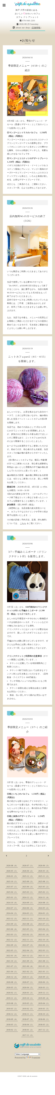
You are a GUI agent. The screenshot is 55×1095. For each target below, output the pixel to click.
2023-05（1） (28, 929)
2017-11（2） (28, 1035)
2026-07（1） (28, 866)
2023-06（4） (12, 929)
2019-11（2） (12, 998)
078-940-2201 (28, 21)
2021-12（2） (28, 956)
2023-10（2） (44, 919)
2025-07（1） (12, 887)
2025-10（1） (12, 882)
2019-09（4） (44, 998)
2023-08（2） (28, 924)
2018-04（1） (28, 1025)
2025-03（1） (28, 892)
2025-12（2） (28, 876)
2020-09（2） (44, 977)
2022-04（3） (28, 950)
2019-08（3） (12, 1003)
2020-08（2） (12, 982)
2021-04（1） (12, 972)
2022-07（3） (28, 945)
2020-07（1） (28, 982)
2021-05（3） (44, 966)
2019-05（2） (28, 1003)
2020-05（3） (12, 988)
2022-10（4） (44, 940)
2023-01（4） (44, 935)
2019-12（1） (44, 993)
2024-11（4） (44, 897)
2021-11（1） (44, 956)
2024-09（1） (28, 903)
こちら (23, 523)
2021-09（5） (28, 961)
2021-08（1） (44, 961)
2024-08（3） (44, 903)
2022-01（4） (12, 956)
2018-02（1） (12, 1030)
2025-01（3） (12, 897)
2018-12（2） (12, 1014)
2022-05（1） (12, 950)
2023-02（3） (28, 935)
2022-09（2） (12, 945)
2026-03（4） (44, 871)
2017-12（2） (44, 1030)
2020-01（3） (28, 993)
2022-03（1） (44, 950)
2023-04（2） (44, 929)
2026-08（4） (12, 866)
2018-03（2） (44, 1025)
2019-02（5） (28, 1009)
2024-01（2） (44, 913)
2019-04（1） (44, 1003)
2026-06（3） (44, 866)
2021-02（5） (28, 972)
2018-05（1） (12, 1025)
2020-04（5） (28, 988)
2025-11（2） (44, 876)
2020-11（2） (28, 977)
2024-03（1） (28, 913)
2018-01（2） (28, 1030)
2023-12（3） (12, 919)
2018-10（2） (44, 1014)
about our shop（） (28, 28)
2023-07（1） (44, 924)
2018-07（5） (28, 1019)
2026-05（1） (12, 871)
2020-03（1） (44, 988)
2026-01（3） (12, 876)
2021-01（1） (44, 972)
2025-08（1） (44, 882)
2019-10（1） (28, 998)
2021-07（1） (12, 966)
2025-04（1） (12, 892)
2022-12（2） (12, 940)
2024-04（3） (12, 913)
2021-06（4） (28, 966)
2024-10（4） (12, 903)
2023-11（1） (28, 919)
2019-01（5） (44, 1009)
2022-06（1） (44, 945)
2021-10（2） (12, 961)
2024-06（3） (28, 908)
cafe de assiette (32, 1076)
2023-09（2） (12, 924)
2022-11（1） (28, 940)
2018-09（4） (12, 1019)
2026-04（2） (28, 871)
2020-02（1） (12, 993)
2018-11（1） (28, 1014)
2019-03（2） (12, 1009)
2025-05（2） (44, 887)
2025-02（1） (44, 892)
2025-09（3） (28, 882)
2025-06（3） (28, 887)
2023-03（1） (12, 935)
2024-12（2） (28, 897)
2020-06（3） (44, 982)
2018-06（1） (44, 1019)
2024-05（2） (44, 908)
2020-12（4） (12, 977)
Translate (36, 1058)
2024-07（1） (12, 908)
